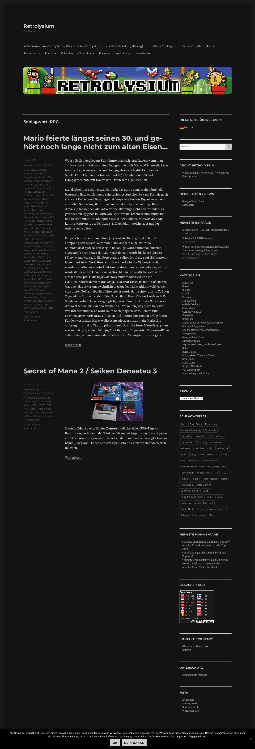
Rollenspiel (41, 242)
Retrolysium (38, 26)
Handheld (29, 188)
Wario (50, 300)
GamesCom (188, 308)
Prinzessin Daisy (32, 235)
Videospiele (39, 300)
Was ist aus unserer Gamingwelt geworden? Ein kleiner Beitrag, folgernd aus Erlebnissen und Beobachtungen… (206, 250)
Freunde (187, 297)
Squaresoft (36, 250)
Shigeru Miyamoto (33, 246)
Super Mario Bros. (33, 260)
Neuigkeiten (189, 333)
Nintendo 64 (30, 217)
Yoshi (38, 304)
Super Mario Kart (203, 503)
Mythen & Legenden (193, 326)
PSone (184, 478)
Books (185, 286)
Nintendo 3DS (43, 213)
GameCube (42, 184)
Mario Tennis (37, 202)
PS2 (224, 472)
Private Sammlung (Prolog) (124, 46)
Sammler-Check (190, 490)
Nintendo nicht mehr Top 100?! (213, 541)
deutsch (40, 397)
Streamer (29, 53)
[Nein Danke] (250, 739)
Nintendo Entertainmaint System (200, 466)
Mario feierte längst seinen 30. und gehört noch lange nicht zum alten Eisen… (95, 142)
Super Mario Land (39, 275)
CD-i (49, 177)
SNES (48, 246)
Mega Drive (197, 454)
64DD (42, 170)
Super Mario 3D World (35, 257)
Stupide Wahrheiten (193, 366)
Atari (183, 424)
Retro (185, 348)
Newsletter (143, 53)
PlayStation (45, 231)
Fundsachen (189, 300)
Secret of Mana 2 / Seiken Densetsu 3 (90, 371)
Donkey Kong (31, 180)
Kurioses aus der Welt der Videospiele (202, 322)
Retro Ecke (187, 484)
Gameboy (201, 436)
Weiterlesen (73, 457)
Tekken (185, 515)
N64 (33, 206)
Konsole (27, 195)
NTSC (34, 405)
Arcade (42, 173)
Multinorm (213, 454)
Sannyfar (187, 541)
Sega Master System (192, 496)
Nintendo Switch (42, 224)
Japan (39, 188)
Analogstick (30, 173)
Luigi (36, 195)
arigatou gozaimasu (34, 177)
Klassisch (187, 315)
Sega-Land (188, 359)
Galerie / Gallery (162, 46)
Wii (25, 304)
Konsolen (187, 319)
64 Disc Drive (30, 170)
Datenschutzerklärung (115, 53)
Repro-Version (31, 412)
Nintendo (28, 213)
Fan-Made (210, 430)
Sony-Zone (188, 362)
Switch (36, 297)
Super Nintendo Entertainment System (37, 294)
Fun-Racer (46, 180)
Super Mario (40, 253)
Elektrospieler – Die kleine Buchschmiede (205, 229)
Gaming (202, 442)
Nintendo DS (46, 217)
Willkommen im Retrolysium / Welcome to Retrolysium (62, 46)
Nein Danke (134, 742)
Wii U (31, 304)
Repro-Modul (44, 408)
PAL (25, 408)
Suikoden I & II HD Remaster (198, 238)
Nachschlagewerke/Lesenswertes (201, 330)
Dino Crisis (196, 424)
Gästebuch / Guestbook (77, 53)
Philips (34, 231)
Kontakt (50, 53)
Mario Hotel (34, 199)
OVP (49, 405)
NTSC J (41, 405)
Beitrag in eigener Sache (206, 563)
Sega (206, 490)
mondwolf (188, 545)
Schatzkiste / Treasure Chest (198, 355)
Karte (26, 405)
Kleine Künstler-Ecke (196, 46)
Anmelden (188, 699)
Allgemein (29, 165)
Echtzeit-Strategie (191, 430)
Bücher (186, 290)
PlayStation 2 (204, 472)
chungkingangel (191, 552)
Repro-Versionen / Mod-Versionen (202, 344)
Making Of (222, 448)
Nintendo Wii (31, 228)
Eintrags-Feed (190, 703)
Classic (186, 293)
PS (216, 472)
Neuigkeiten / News (193, 201)
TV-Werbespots (191, 370)
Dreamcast (211, 424)
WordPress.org (190, 710)
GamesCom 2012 (191, 311)
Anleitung (29, 397)
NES (39, 206)
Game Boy (29, 184)
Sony (26, 250)
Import (35, 401)
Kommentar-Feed (192, 707)
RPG (51, 242)
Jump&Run (38, 191)
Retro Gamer (189, 351)
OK (115, 742)
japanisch (45, 401)
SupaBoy (186, 503)
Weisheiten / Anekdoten (195, 373)
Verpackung (33, 419)
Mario (43, 195)
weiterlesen (73, 345)
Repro (32, 408)
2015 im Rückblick (207, 567)
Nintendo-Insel (45, 165)
